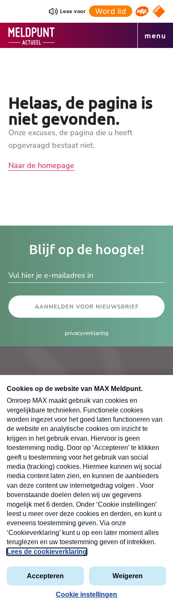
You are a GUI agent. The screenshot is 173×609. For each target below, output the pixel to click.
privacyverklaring (86, 333)
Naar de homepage (41, 165)
